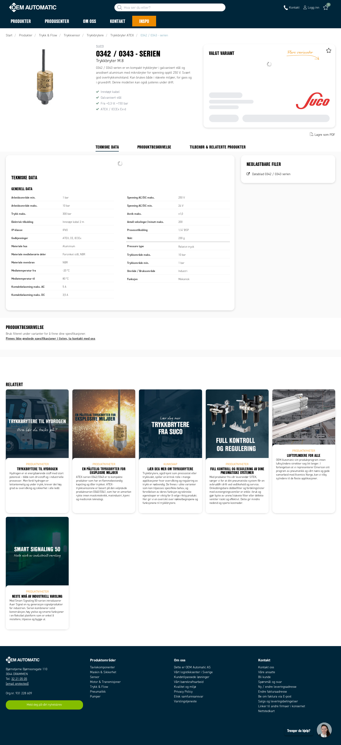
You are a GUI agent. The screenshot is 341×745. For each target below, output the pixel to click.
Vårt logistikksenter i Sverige (193, 672)
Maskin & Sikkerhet (103, 672)
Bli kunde (264, 677)
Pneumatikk (98, 692)
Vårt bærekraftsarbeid (188, 682)
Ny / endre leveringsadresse (277, 687)
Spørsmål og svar (270, 682)
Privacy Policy (183, 692)
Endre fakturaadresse (272, 692)
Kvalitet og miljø (185, 687)
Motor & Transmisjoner (105, 682)
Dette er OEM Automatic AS (192, 667)
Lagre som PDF (325, 135)
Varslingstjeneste (185, 701)
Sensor (94, 677)
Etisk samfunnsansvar (188, 696)
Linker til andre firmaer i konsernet (281, 706)
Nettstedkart (266, 711)
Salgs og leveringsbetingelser (278, 701)
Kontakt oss (266, 667)
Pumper (95, 696)
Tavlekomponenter (102, 667)
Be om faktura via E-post (274, 696)
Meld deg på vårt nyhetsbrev (44, 705)
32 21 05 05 (19, 679)
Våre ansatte (266, 672)
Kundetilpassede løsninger (191, 677)
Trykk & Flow (99, 687)
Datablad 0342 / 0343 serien (271, 174)
